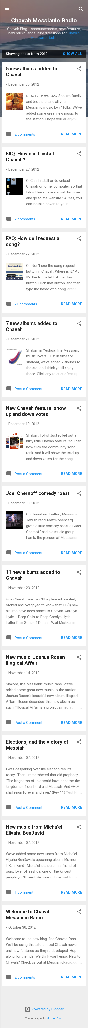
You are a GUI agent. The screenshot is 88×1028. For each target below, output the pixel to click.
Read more (71, 134)
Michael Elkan (54, 1018)
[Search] (81, 9)
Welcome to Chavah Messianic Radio (28, 915)
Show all (72, 54)
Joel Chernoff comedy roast (37, 493)
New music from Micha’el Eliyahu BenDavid (34, 830)
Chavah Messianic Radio (44, 20)
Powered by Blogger (47, 1009)
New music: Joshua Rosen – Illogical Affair (37, 660)
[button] (79, 69)
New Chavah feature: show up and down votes (36, 411)
